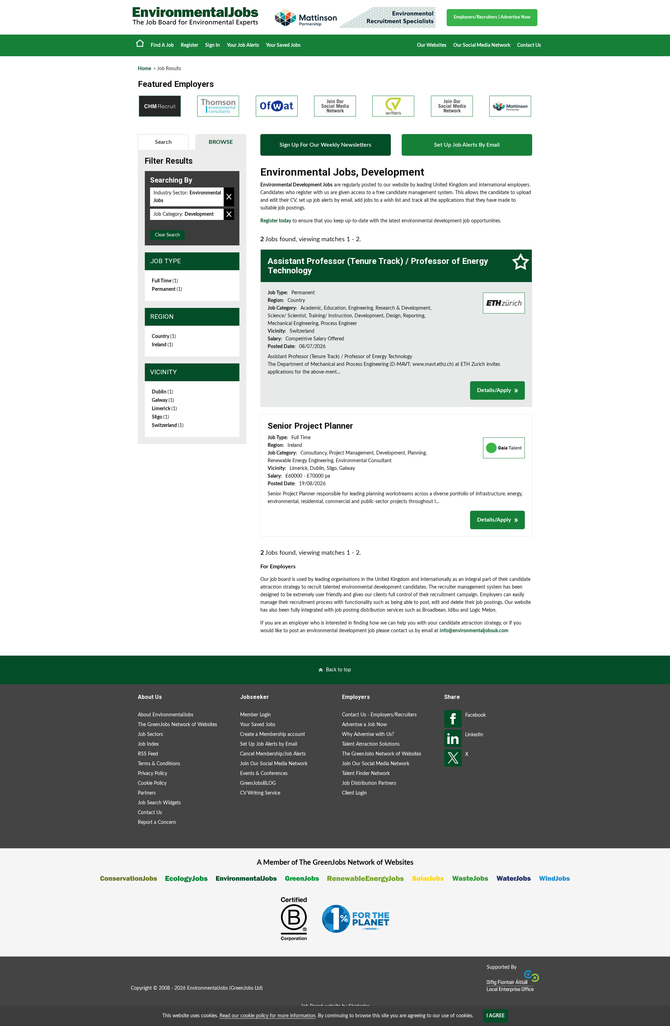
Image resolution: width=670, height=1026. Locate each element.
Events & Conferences (264, 773)
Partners (147, 793)
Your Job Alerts (243, 45)
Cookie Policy (152, 783)
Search (163, 142)
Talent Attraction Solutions (371, 744)
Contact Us (529, 45)
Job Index (148, 744)
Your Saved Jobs (283, 45)
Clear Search (167, 235)
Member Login (255, 715)
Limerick (164, 408)
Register (189, 45)
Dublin (162, 392)
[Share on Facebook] (453, 719)
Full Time (165, 281)
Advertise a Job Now (364, 724)
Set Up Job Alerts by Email (268, 744)
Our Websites (431, 45)
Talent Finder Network (366, 773)
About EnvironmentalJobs (165, 715)
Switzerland (168, 425)
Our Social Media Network (481, 45)
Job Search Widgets (159, 802)
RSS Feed (148, 754)
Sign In (212, 45)
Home (140, 43)
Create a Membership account (272, 734)
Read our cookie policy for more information (267, 1015)
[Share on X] (453, 758)
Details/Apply (494, 390)
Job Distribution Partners (369, 783)
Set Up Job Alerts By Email (467, 145)
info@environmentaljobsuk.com (474, 630)
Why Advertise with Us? (368, 734)
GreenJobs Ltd (246, 988)
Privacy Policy (152, 773)
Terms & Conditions (159, 763)
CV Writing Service (260, 793)
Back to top (338, 669)
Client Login (354, 793)
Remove (229, 196)
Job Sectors (150, 734)
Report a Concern (157, 822)
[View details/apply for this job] (504, 303)
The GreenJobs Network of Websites (177, 724)
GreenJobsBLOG (258, 783)
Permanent (167, 289)
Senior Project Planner (310, 426)
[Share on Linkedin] (453, 738)
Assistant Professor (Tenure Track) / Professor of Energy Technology (378, 265)
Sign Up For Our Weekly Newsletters (325, 145)
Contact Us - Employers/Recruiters (379, 715)
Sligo (160, 417)
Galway (163, 400)
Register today (275, 221)
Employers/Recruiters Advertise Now (492, 17)
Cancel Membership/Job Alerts (273, 754)
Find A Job (162, 45)
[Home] (195, 16)
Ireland (162, 344)
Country (164, 336)
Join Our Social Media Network (273, 763)
